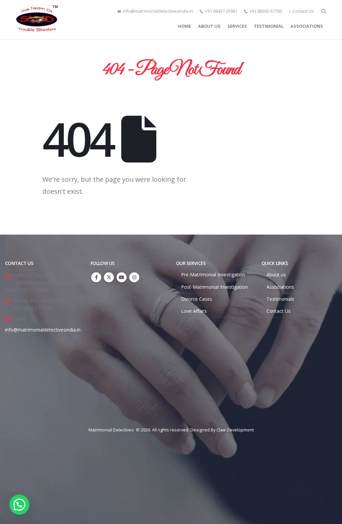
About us (276, 274)
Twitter (109, 277)
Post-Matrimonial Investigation (214, 287)
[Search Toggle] (323, 11)
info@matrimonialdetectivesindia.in (158, 11)
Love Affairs (194, 311)
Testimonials (280, 299)
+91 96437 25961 (221, 11)
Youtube (122, 277)
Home (184, 26)
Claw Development (235, 430)
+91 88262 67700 (265, 11)
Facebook (96, 277)
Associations (307, 26)
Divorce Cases (196, 299)
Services (237, 26)
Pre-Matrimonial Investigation (213, 274)
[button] (19, 505)
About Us (209, 26)
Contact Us (303, 11)
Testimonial (269, 26)
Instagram (134, 277)
